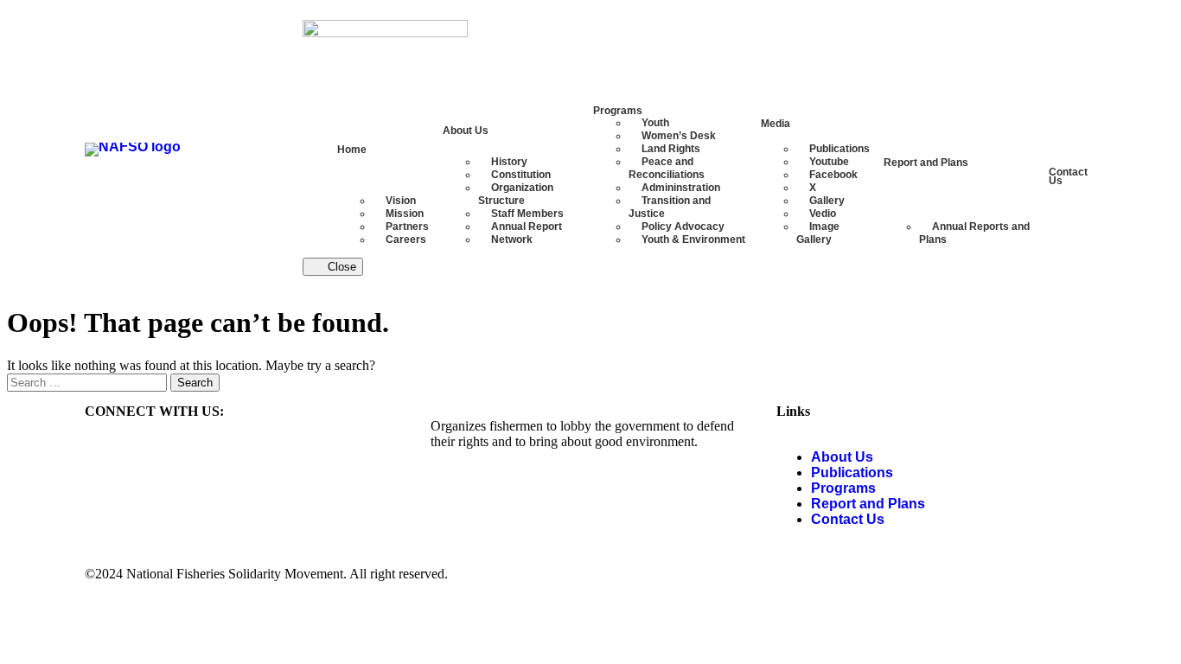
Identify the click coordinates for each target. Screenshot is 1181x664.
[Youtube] (153, 457)
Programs (843, 488)
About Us (842, 457)
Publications (852, 472)
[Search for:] (88, 381)
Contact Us (847, 519)
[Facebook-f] (106, 457)
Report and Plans (868, 503)
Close (340, 266)
